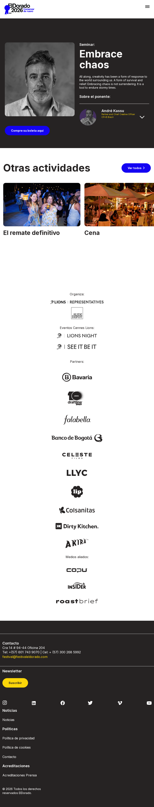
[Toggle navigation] (147, 6)
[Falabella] (77, 419)
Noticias (8, 720)
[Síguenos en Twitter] (90, 703)
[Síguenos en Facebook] (63, 702)
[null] (77, 313)
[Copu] (77, 570)
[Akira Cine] (77, 543)
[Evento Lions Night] (77, 335)
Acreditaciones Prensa (19, 775)
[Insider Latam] (77, 585)
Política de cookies (16, 747)
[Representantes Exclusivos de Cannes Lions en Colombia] (77, 302)
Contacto (9, 757)
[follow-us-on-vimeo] (120, 703)
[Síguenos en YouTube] (149, 703)
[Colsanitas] (77, 510)
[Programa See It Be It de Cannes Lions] (77, 347)
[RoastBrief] (77, 601)
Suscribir (15, 683)
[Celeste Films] (77, 455)
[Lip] (77, 491)
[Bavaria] (77, 377)
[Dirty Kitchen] (77, 526)
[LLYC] (77, 472)
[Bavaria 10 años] (77, 398)
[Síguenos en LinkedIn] (34, 703)
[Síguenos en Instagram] (4, 703)
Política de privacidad (18, 738)
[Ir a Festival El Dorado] (19, 9)
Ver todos (135, 168)
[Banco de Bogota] (77, 438)
